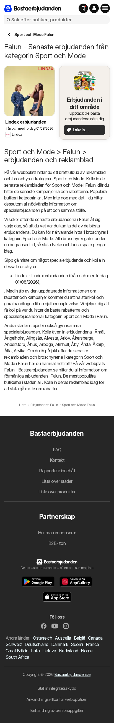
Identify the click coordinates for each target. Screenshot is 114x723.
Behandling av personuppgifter (56, 710)
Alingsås (34, 338)
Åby (74, 344)
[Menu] (105, 8)
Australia (63, 638)
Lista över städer (57, 481)
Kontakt (57, 460)
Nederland (68, 650)
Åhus (32, 344)
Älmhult (62, 344)
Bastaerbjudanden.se (72, 674)
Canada (95, 638)
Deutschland (36, 644)
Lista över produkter (57, 491)
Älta (8, 350)
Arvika (19, 350)
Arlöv (65, 338)
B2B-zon (57, 543)
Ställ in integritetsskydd (57, 688)
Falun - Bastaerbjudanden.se (31, 370)
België (79, 638)
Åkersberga (82, 338)
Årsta (85, 344)
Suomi (77, 644)
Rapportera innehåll (57, 470)
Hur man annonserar (57, 532)
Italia (35, 650)
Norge (86, 650)
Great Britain (17, 650)
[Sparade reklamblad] (83, 8)
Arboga (46, 344)
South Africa (17, 657)
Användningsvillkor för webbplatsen (57, 699)
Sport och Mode (68, 178)
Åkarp (97, 344)
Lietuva (49, 650)
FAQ (57, 449)
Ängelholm (14, 338)
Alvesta (51, 338)
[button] (94, 8)
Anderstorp (14, 344)
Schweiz (14, 644)
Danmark (59, 644)
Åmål (99, 332)
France (92, 644)
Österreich (42, 638)
